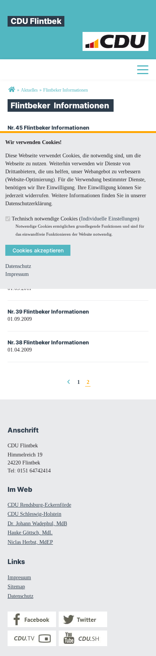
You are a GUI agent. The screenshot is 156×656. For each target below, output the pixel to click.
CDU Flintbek (36, 21)
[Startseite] (116, 36)
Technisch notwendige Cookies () (75, 219)
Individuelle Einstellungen (109, 219)
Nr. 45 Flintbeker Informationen (48, 127)
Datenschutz (18, 266)
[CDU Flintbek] (12, 90)
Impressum (17, 274)
